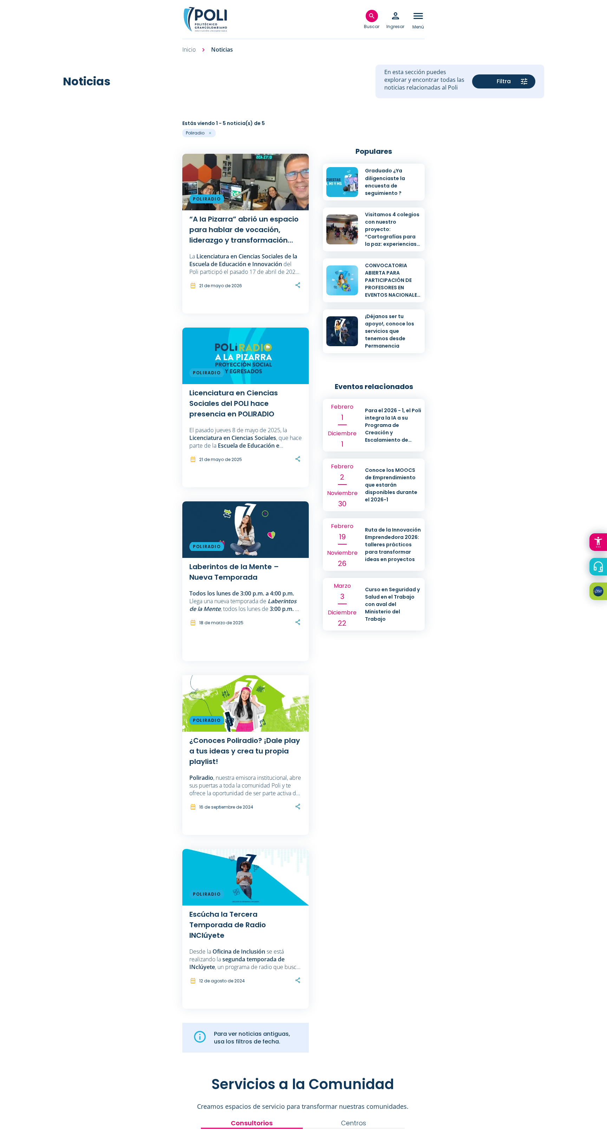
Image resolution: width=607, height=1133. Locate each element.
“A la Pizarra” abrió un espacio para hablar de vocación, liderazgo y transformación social (244, 229)
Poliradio (207, 199)
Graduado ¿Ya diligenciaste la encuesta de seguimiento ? (385, 181)
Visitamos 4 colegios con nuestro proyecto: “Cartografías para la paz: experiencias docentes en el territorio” (392, 236)
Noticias (222, 49)
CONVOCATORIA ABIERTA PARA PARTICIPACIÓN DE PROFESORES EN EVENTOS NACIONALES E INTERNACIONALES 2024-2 (392, 287)
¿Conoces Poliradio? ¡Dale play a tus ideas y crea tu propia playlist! (244, 751)
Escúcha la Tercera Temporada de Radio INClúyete (227, 924)
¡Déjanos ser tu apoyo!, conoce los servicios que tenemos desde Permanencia (389, 331)
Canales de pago (600, 592)
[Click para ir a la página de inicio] (205, 19)
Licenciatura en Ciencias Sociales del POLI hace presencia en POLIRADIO (233, 403)
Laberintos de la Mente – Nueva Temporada (234, 572)
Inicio (189, 49)
